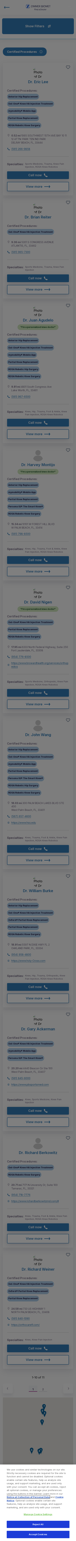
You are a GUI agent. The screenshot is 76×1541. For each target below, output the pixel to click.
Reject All (38, 1524)
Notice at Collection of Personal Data (28, 1497)
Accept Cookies (38, 1534)
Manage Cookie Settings (38, 1514)
